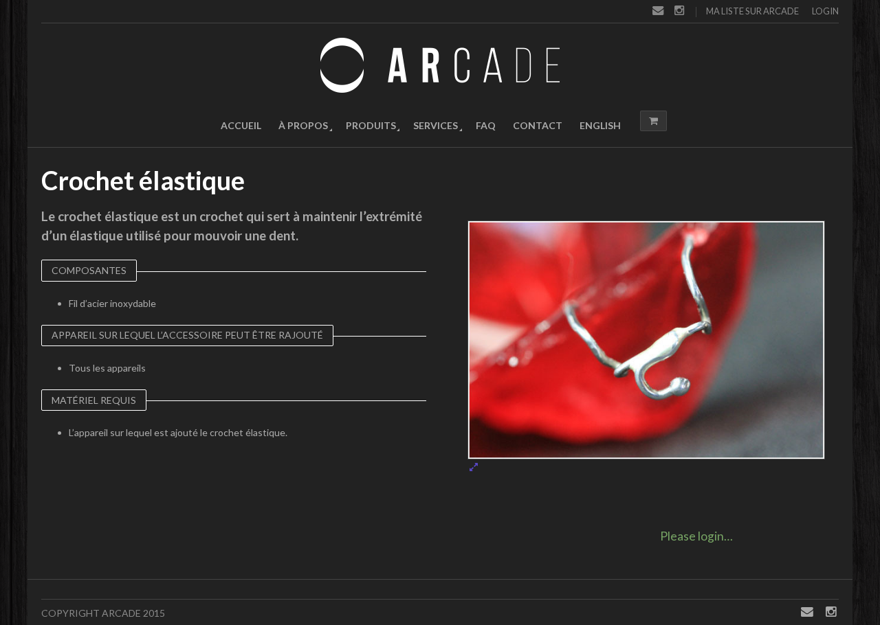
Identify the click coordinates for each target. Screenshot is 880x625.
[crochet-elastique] (646, 346)
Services (435, 125)
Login (825, 10)
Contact (537, 125)
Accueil (241, 125)
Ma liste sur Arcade (752, 10)
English (600, 125)
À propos (303, 125)
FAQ (486, 125)
